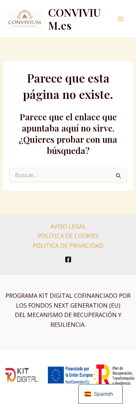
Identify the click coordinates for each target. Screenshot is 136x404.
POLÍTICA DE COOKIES (68, 236)
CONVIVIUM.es (74, 19)
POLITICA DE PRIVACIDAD (68, 246)
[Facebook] (68, 259)
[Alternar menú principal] (121, 19)
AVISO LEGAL (68, 226)
